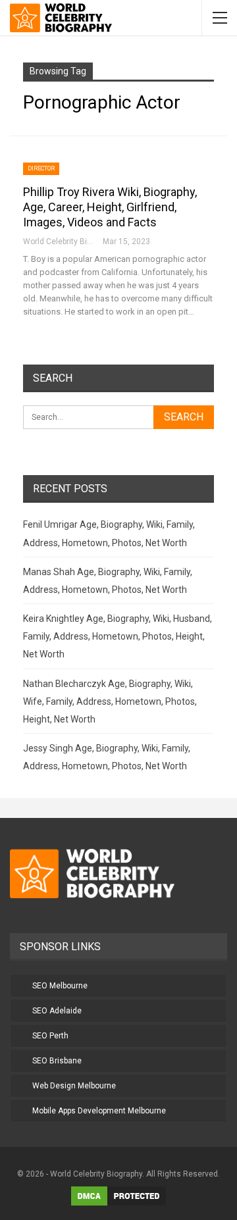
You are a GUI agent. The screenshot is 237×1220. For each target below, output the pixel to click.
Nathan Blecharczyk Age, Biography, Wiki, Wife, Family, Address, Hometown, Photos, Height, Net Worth (110, 701)
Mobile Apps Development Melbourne (99, 1110)
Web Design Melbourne (74, 1085)
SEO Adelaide (57, 1010)
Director (41, 168)
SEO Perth (50, 1035)
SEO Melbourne (60, 985)
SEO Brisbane (57, 1060)
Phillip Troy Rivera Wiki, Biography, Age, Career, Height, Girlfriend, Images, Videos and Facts (110, 207)
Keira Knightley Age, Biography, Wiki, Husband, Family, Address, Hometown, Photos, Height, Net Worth (117, 636)
